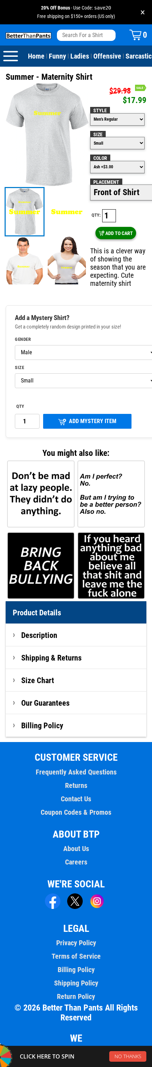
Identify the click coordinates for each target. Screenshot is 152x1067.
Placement (106, 182)
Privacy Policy (76, 943)
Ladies (79, 56)
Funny (57, 56)
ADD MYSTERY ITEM (92, 421)
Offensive (107, 56)
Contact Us (76, 799)
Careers (76, 862)
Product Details (37, 612)
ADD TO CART (119, 233)
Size (98, 134)
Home (36, 56)
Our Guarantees (45, 702)
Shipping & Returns (51, 657)
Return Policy (76, 996)
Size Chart (37, 680)
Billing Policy (42, 725)
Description (39, 635)
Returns (76, 785)
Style (100, 110)
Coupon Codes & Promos (76, 812)
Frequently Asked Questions (76, 772)
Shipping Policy (76, 983)
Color (100, 158)
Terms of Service (76, 956)
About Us (76, 848)
